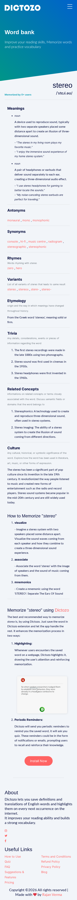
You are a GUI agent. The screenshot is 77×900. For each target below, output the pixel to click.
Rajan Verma (52, 895)
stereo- (46, 289)
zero (10, 268)
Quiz (8, 861)
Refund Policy (50, 861)
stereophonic (37, 246)
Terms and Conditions (56, 856)
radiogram (55, 241)
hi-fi (23, 241)
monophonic (41, 220)
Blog (44, 872)
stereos (23, 289)
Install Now (38, 761)
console (12, 241)
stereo (11, 289)
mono (26, 220)
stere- (35, 289)
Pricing (9, 882)
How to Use (13, 856)
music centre (37, 241)
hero (19, 268)
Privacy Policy (50, 867)
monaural (13, 220)
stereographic (16, 246)
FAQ (7, 867)
